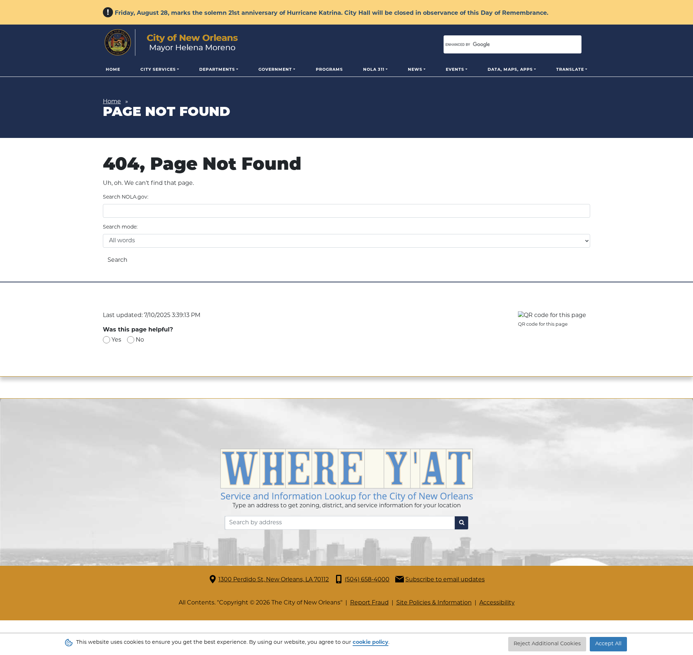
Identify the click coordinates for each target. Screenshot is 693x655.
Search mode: (120, 227)
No (140, 340)
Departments (217, 70)
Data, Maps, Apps (510, 70)
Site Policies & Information (434, 603)
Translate (570, 70)
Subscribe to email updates (445, 580)
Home (113, 70)
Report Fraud (369, 603)
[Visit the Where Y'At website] (346, 475)
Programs (329, 70)
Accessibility (497, 603)
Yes (116, 340)
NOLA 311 (373, 70)
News (415, 70)
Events (455, 70)
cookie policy (370, 642)
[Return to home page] (171, 42)
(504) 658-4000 (367, 580)
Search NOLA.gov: (125, 197)
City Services (158, 70)
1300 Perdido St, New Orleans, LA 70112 (273, 580)
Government (275, 70)
